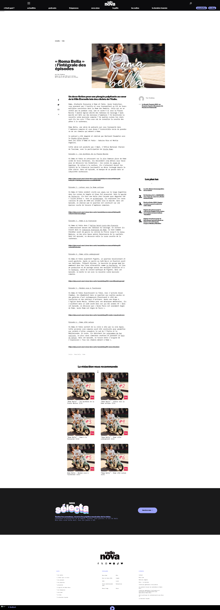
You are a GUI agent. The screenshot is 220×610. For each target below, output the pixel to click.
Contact (141, 575)
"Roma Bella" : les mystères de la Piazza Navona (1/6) (80, 402)
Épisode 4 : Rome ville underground (83, 254)
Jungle (117, 578)
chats (103, 192)
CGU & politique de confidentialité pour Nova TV (151, 596)
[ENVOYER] (61, 109)
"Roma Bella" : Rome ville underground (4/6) (111, 438)
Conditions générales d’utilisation (148, 584)
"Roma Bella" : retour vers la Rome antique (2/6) (113, 402)
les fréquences (61, 590)
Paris (117, 588)
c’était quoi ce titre (63, 577)
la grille (115, 8)
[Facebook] (61, 100)
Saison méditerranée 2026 (107, 584)
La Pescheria (111, 265)
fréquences (73, 8)
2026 (103, 581)
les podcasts (60, 580)
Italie (70, 354)
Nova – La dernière (144, 582)
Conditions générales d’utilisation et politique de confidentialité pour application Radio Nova (149, 591)
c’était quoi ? (9, 8)
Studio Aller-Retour (79, 138)
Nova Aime (104, 575)
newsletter (201, 8)
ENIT (98, 147)
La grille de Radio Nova (63, 587)
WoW (119, 263)
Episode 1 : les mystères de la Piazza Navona (88, 154)
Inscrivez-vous (146, 510)
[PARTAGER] (61, 105)
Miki (117, 575)
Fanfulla (74, 270)
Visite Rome (108, 149)
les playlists (61, 582)
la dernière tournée (159, 8)
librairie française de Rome (94, 230)
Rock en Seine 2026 (107, 578)
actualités (31, 8)
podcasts (52, 8)
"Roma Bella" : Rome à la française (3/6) (77, 438)
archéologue (98, 199)
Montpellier (119, 584)
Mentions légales (143, 579)
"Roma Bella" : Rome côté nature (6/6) (113, 473)
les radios (135, 8)
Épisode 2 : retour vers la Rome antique (86, 187)
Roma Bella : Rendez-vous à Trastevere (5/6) (77, 473)
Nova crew (141, 577)
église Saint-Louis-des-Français (104, 225)
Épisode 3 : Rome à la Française (82, 221)
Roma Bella (77, 354)
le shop (212, 8)
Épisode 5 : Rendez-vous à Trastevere (84, 288)
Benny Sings (105, 588)
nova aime (95, 8)
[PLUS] (61, 114)
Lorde (117, 581)
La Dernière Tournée (144, 598)
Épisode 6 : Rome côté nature (81, 322)
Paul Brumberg (150, 98)
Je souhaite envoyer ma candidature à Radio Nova (150, 588)
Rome (84, 354)
